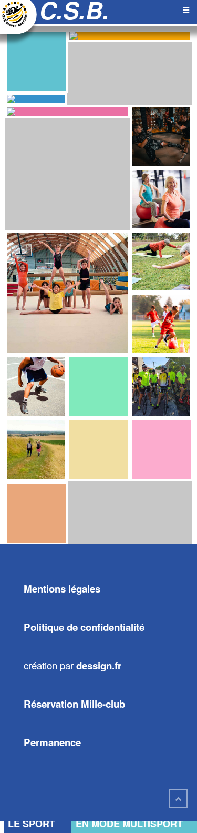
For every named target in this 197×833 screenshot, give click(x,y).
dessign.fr (98, 665)
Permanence (52, 742)
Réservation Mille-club (74, 704)
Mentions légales (62, 588)
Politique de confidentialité (84, 627)
